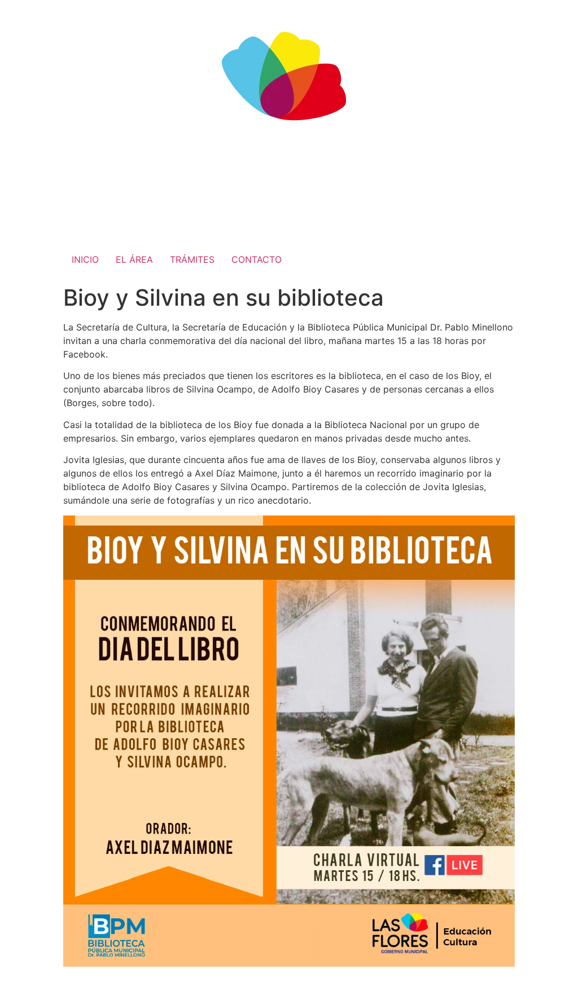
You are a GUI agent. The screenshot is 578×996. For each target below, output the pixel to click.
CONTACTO (256, 259)
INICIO (85, 259)
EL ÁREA (134, 259)
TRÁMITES (192, 259)
